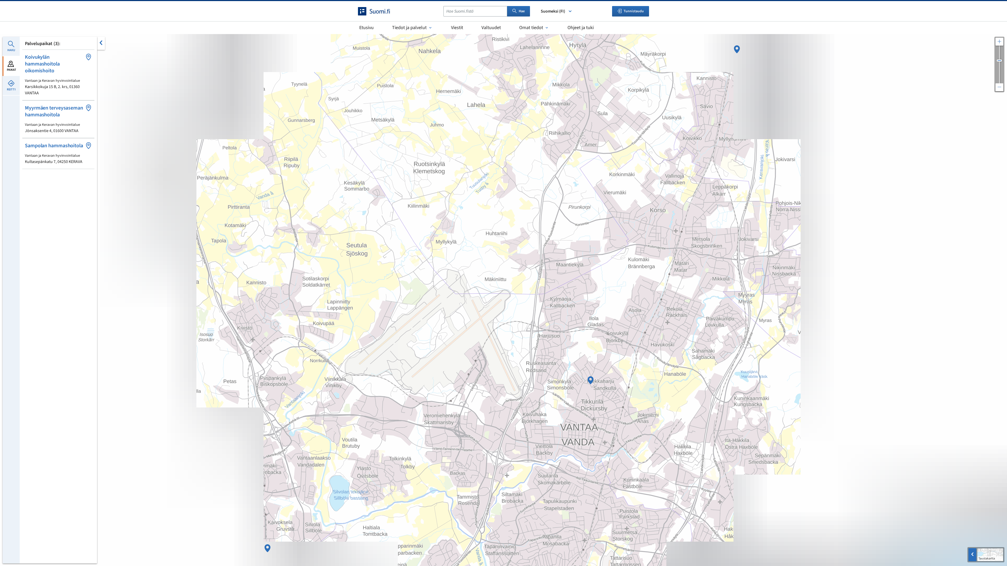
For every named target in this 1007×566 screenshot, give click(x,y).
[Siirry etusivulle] (378, 11)
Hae (522, 11)
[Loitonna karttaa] (999, 87)
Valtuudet (491, 27)
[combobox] (475, 11)
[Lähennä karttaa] (999, 42)
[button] (58, 75)
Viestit (457, 27)
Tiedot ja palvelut (409, 27)
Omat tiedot (531, 27)
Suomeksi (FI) (553, 11)
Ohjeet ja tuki (580, 27)
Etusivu (366, 27)
